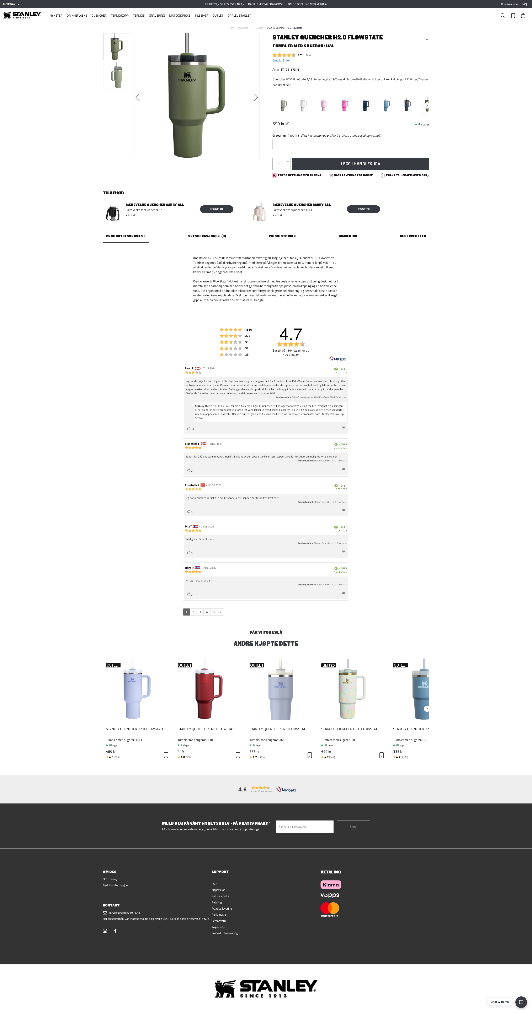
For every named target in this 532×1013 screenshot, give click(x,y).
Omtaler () (281, 60)
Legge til (217, 209)
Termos (139, 15)
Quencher (99, 15)
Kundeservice (509, 4)
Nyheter (56, 15)
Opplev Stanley (239, 15)
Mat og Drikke (180, 15)
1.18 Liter (257, 28)
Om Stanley (110, 879)
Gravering (157, 15)
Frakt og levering (222, 908)
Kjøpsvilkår (218, 890)
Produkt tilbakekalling (225, 933)
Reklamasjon (220, 914)
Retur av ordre (220, 896)
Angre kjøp (218, 927)
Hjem (231, 28)
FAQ (524, 4)
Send (353, 826)
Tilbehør (201, 15)
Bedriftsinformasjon (115, 885)
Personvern (219, 921)
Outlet (218, 15)
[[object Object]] (287, 123)
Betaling (217, 902)
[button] (266, 789)
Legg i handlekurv (361, 164)
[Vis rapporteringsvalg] (343, 428)
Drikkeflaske (77, 15)
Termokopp (120, 15)
